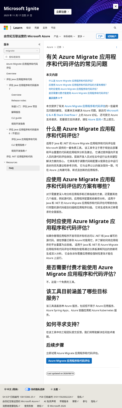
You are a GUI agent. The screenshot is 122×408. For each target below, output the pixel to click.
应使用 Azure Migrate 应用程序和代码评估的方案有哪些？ (78, 84)
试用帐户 (112, 36)
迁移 (59, 47)
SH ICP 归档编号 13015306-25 (18, 396)
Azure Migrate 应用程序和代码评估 (85, 106)
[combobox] (22, 50)
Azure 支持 (94, 119)
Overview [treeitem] (11, 73)
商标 (39, 405)
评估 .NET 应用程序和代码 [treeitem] (19, 156)
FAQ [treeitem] (11, 168)
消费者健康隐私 (10, 405)
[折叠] (39, 44)
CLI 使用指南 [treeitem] (17, 144)
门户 (100, 36)
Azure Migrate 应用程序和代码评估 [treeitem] (22, 65)
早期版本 (64, 401)
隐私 (79, 396)
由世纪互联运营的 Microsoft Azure (20, 401)
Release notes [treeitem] (18, 100)
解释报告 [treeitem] (15, 112)
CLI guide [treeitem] (16, 117)
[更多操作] (116, 47)
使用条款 (28, 405)
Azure (50, 47)
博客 (74, 401)
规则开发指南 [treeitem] (18, 123)
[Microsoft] (6, 28)
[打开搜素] (115, 28)
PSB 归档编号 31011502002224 (55, 396)
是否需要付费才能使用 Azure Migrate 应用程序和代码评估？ (79, 93)
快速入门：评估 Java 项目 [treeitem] (24, 106)
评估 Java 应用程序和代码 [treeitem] (24, 139)
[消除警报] (115, 6)
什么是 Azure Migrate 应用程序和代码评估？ (71, 80)
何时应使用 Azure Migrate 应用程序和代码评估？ (74, 88)
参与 (85, 401)
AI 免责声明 (50, 401)
